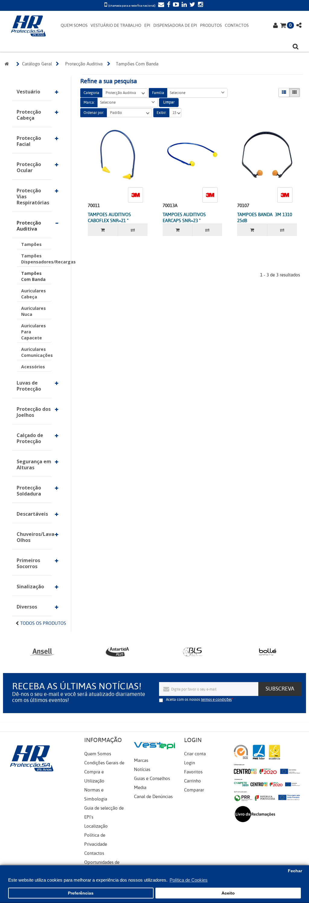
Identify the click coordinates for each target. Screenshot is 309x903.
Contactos (94, 853)
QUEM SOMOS (74, 25)
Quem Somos (97, 753)
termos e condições (216, 699)
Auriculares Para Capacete (33, 332)
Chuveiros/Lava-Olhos (34, 537)
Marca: (89, 102)
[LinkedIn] (183, 5)
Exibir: (161, 112)
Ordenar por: (94, 112)
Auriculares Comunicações (36, 352)
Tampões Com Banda (33, 276)
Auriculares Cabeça (33, 294)
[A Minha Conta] (275, 26)
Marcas (141, 760)
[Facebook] (167, 5)
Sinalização (30, 586)
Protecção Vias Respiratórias (33, 196)
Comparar (194, 790)
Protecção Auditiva (29, 225)
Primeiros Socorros (28, 563)
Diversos (27, 606)
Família (158, 93)
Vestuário (28, 91)
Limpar (168, 102)
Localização (96, 826)
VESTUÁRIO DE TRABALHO (116, 25)
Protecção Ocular (29, 167)
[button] (197, 93)
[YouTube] (175, 5)
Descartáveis (32, 514)
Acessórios (33, 367)
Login (189, 763)
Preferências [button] (81, 893)
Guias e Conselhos (152, 778)
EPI (147, 25)
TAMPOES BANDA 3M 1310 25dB (264, 217)
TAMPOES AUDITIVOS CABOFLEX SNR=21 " (109, 217)
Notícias (142, 769)
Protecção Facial (29, 141)
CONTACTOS (237, 25)
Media (140, 787)
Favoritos (193, 772)
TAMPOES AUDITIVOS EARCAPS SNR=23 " (184, 217)
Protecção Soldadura (29, 490)
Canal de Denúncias (153, 796)
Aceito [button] (228, 893)
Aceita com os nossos (199, 699)
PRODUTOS (211, 25)
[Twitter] (191, 5)
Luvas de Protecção (29, 385)
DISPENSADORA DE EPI (175, 25)
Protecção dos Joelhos (34, 412)
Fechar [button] (295, 871)
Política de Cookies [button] (189, 880)
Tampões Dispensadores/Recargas (36, 259)
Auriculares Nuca (33, 311)
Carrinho (192, 781)
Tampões (31, 244)
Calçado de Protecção (30, 438)
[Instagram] (199, 5)
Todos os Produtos (43, 623)
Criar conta (195, 753)
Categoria (91, 93)
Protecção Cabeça (29, 115)
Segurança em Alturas (34, 464)
